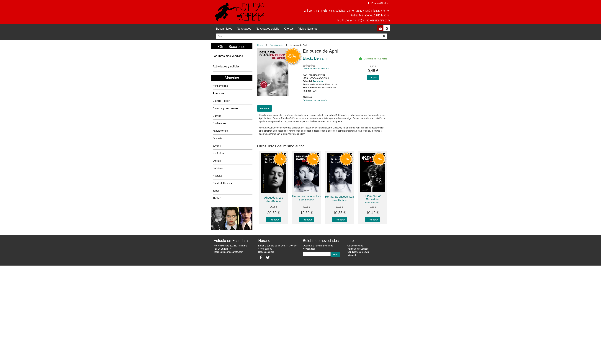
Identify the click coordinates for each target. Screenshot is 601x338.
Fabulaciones (220, 130)
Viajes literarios (307, 28)
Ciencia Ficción (221, 100)
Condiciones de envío (358, 251)
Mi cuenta (352, 254)
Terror (216, 190)
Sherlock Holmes (222, 183)
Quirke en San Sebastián (372, 197)
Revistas (217, 175)
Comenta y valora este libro (316, 68)
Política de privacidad (358, 248)
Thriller (217, 198)
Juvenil (217, 145)
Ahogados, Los (273, 197)
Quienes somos (355, 245)
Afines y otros (220, 85)
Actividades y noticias (226, 66)
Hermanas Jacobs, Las (306, 196)
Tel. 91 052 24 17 (222, 248)
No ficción (218, 153)
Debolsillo (318, 81)
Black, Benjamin (273, 200)
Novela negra (276, 44)
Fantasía (217, 138)
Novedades (244, 28)
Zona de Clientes (379, 3)
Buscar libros (224, 28)
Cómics (217, 116)
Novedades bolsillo (268, 28)
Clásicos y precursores (225, 108)
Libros (260, 44)
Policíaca (218, 168)
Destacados (219, 123)
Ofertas (289, 28)
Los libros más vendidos (228, 56)
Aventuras (218, 93)
